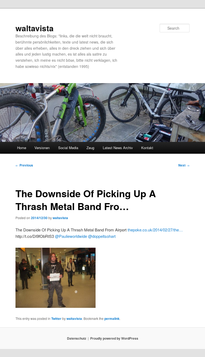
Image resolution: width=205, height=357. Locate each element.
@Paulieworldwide (71, 236)
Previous (24, 165)
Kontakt (147, 147)
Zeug (90, 147)
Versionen (42, 147)
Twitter (56, 318)
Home (21, 147)
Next (184, 165)
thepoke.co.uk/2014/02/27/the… (155, 229)
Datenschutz (76, 338)
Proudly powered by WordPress (114, 338)
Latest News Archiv (118, 147)
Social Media (68, 147)
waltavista (34, 28)
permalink (112, 318)
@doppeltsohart (102, 236)
